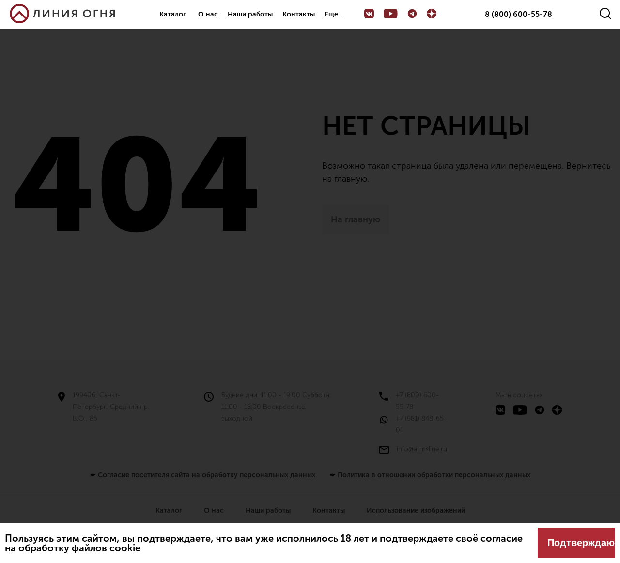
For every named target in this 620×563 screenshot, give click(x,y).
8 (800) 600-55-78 (518, 14)
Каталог (172, 14)
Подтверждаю (581, 542)
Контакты (298, 14)
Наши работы (250, 14)
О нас (208, 14)
